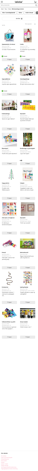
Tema (9, 9)
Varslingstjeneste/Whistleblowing (8, 467)
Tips (6, 9)
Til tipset (9, 59)
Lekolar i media (4, 464)
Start (2, 9)
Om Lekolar (3, 456)
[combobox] (19, 5)
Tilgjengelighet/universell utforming (9, 468)
